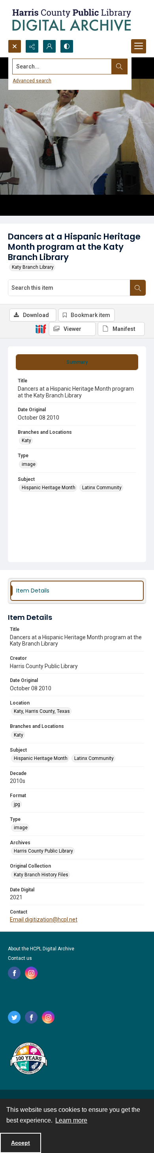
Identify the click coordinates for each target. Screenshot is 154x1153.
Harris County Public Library (43, 851)
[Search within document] (138, 288)
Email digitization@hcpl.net (43, 919)
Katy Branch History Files (41, 875)
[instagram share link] (31, 973)
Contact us (20, 958)
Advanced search (32, 81)
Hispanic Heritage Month (48, 487)
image (29, 464)
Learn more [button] (71, 1120)
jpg (17, 804)
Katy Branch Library (33, 267)
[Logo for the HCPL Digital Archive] (71, 20)
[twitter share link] (14, 1017)
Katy (26, 440)
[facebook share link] (14, 973)
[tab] (77, 362)
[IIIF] (40, 328)
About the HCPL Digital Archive (41, 949)
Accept (20, 1143)
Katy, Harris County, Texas (42, 711)
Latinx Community (102, 487)
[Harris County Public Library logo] (28, 1059)
